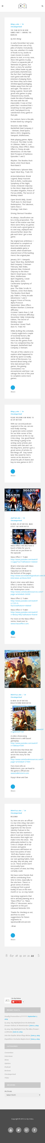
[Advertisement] (23, 979)
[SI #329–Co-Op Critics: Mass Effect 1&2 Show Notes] (23, 500)
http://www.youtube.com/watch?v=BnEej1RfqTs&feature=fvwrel (24, 613)
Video (7, 1078)
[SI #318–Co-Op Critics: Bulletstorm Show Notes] (23, 669)
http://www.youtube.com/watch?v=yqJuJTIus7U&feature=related (24, 560)
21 (28, 955)
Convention (9, 1052)
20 (24, 955)
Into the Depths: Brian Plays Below (17, 1035)
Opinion (8, 1063)
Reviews (8, 1070)
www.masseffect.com (20, 623)
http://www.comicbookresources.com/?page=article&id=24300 (27, 593)
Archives (8, 1091)
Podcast (8, 1067)
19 (20, 955)
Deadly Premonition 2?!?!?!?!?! (16, 1016)
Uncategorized (16, 27)
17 (13, 955)
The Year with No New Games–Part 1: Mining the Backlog (21, 32)
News (7, 1060)
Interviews (8, 1056)
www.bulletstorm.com (20, 773)
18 (16, 955)
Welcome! (14, 817)
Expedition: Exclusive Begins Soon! (17, 1039)
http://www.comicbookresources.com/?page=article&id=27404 (27, 760)
